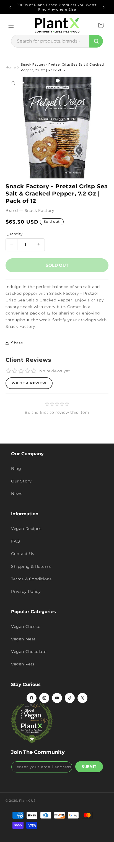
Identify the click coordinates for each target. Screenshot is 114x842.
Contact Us (22, 553)
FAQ (15, 541)
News (16, 493)
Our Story (21, 481)
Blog (16, 468)
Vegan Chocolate (28, 651)
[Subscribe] (89, 766)
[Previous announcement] (10, 7)
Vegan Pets (23, 664)
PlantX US (27, 801)
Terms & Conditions (31, 578)
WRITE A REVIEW (29, 383)
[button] (11, 25)
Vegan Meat (23, 639)
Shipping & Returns (31, 566)
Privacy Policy (26, 591)
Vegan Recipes (26, 528)
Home (11, 67)
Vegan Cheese (25, 626)
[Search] (96, 41)
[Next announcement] (104, 7)
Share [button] (17, 342)
